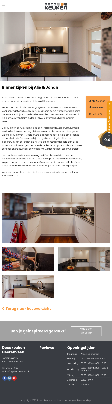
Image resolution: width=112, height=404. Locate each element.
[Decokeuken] (105, 125)
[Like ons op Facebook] (4, 378)
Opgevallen (75, 400)
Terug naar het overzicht (27, 308)
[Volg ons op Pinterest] (14, 378)
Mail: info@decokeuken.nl (15, 371)
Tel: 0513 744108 (10, 367)
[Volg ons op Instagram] (9, 378)
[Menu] (3, 6)
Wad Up (87, 400)
